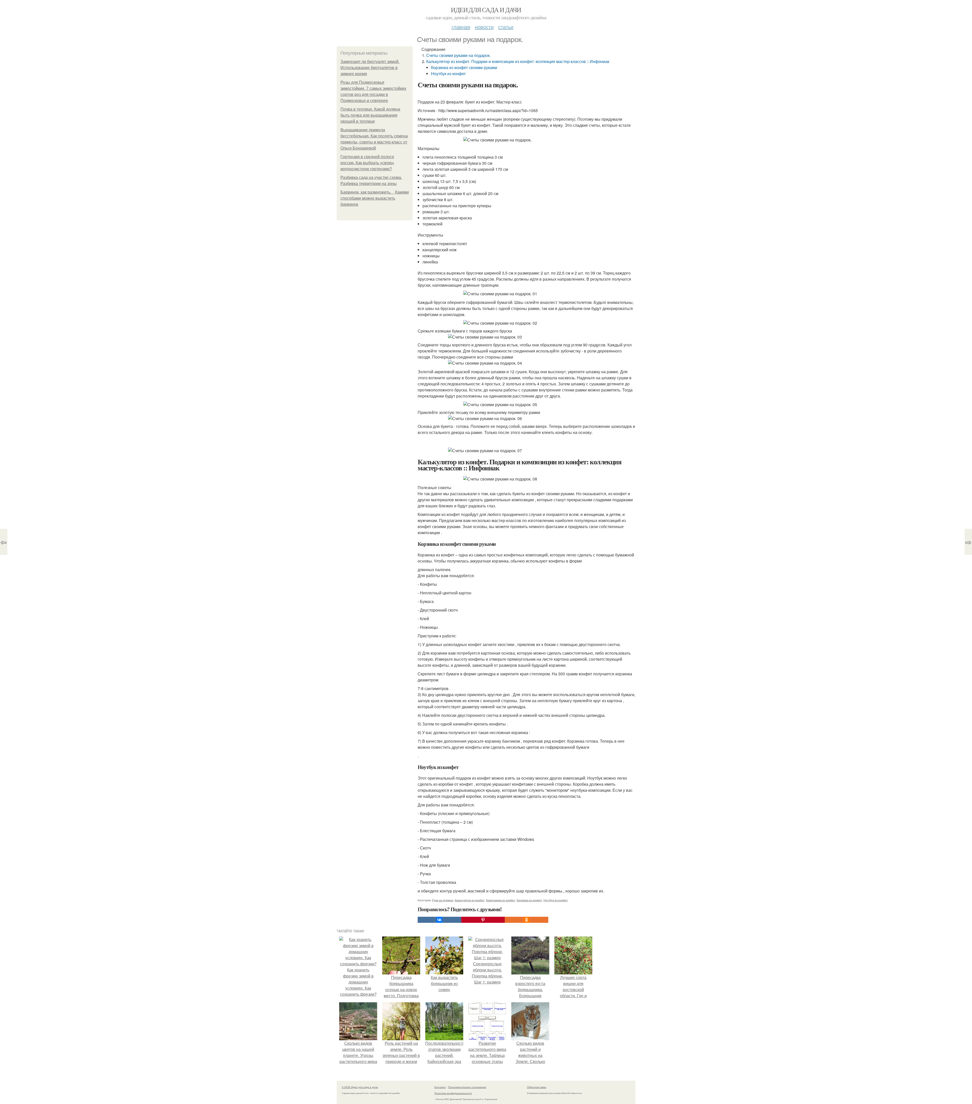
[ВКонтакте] (439, 920)
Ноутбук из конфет (448, 73)
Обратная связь (536, 1087)
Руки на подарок (442, 900)
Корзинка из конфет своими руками (464, 67)
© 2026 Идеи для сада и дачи (360, 1087)
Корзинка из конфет (529, 900)
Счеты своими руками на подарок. (458, 55)
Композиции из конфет (500, 900)
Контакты (440, 1087)
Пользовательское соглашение (467, 1087)
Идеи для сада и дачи (486, 9)
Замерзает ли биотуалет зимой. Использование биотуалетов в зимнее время (369, 67)
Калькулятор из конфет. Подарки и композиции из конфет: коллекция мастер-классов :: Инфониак (517, 61)
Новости (484, 26)
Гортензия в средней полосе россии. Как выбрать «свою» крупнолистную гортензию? (367, 163)
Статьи (505, 26)
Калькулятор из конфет (469, 900)
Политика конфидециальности (453, 1093)
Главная (461, 26)
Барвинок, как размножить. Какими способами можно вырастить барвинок (374, 198)
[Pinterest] (483, 920)
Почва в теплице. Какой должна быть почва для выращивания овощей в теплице (370, 115)
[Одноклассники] (526, 920)
